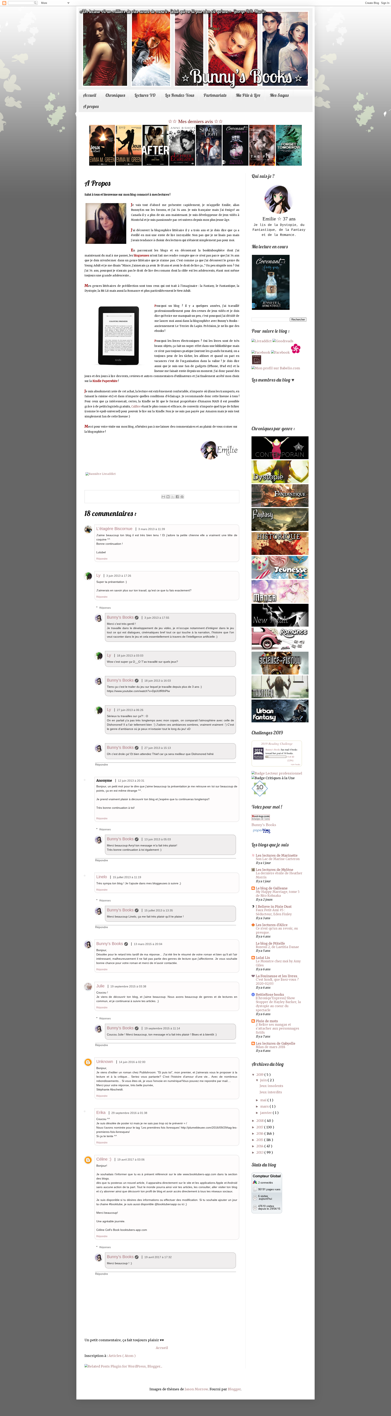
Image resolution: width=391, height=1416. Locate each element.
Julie (100, 986)
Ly (98, 575)
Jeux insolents (271, 1086)
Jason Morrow (196, 1389)
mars (265, 1106)
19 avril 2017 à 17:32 (158, 1257)
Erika (100, 1112)
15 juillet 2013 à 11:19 (127, 877)
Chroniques (115, 95)
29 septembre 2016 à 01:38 (129, 1113)
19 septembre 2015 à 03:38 (128, 986)
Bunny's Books (120, 617)
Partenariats (214, 95)
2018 (260, 1121)
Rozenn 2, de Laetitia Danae (277, 947)
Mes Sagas (279, 95)
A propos (91, 106)
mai (263, 1100)
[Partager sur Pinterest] (182, 497)
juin (264, 1080)
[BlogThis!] (168, 497)
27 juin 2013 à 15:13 (157, 747)
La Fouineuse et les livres (276, 976)
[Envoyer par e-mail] (163, 497)
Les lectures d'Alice (272, 925)
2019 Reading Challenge (277, 743)
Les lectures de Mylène (274, 870)
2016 (260, 1133)
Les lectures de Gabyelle (275, 1043)
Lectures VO (145, 95)
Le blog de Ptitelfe (270, 943)
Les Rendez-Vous (179, 95)
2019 (260, 1075)
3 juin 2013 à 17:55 (156, 617)
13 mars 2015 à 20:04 (148, 944)
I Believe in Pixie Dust (274, 906)
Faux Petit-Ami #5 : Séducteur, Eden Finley (274, 912)
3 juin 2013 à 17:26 (118, 575)
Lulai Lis (263, 958)
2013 (260, 1152)
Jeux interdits (271, 1092)
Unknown (104, 1061)
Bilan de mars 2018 (270, 1047)
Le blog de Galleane (272, 888)
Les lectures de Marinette (277, 855)
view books (295, 764)
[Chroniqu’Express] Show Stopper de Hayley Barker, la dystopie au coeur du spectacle (278, 1004)
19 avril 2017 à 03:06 (131, 1159)
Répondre (102, 558)
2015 (260, 1140)
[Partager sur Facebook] (177, 497)
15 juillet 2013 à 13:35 (158, 910)
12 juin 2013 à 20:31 (131, 780)
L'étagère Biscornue (114, 528)
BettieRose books (270, 994)
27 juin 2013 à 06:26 (130, 710)
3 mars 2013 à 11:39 (151, 529)
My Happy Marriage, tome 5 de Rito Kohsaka (278, 894)
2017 (260, 1127)
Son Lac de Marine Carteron (278, 859)
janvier (266, 1113)
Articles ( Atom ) (122, 1356)
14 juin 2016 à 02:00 (132, 1062)
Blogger (234, 1389)
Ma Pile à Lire (248, 95)
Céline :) (103, 1159)
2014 (260, 1146)
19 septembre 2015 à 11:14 (162, 1028)
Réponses (105, 607)
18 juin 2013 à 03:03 (130, 655)
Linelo (101, 877)
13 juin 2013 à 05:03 (157, 839)
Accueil (89, 95)
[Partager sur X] (173, 497)
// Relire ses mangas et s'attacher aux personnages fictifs (277, 1029)
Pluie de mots (267, 1021)
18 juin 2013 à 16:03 (157, 680)
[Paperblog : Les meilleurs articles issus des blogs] (262, 833)
